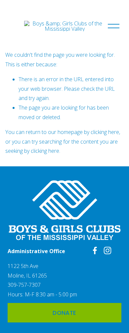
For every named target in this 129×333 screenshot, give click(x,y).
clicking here (105, 132)
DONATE (64, 313)
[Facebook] (95, 250)
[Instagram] (107, 250)
